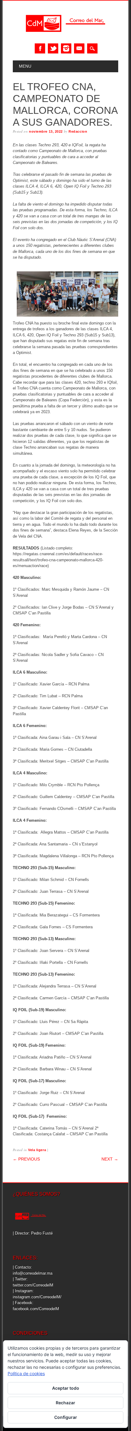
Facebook (40, 48)
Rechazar (65, 1402)
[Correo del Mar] (65, 37)
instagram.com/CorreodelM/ (37, 1297)
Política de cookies (26, 1373)
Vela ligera (37, 1150)
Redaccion (78, 131)
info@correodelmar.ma (32, 1273)
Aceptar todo (65, 1388)
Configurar (65, 1417)
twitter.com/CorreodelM (33, 1285)
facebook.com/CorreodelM (36, 1309)
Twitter (53, 48)
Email (79, 48)
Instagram (66, 48)
